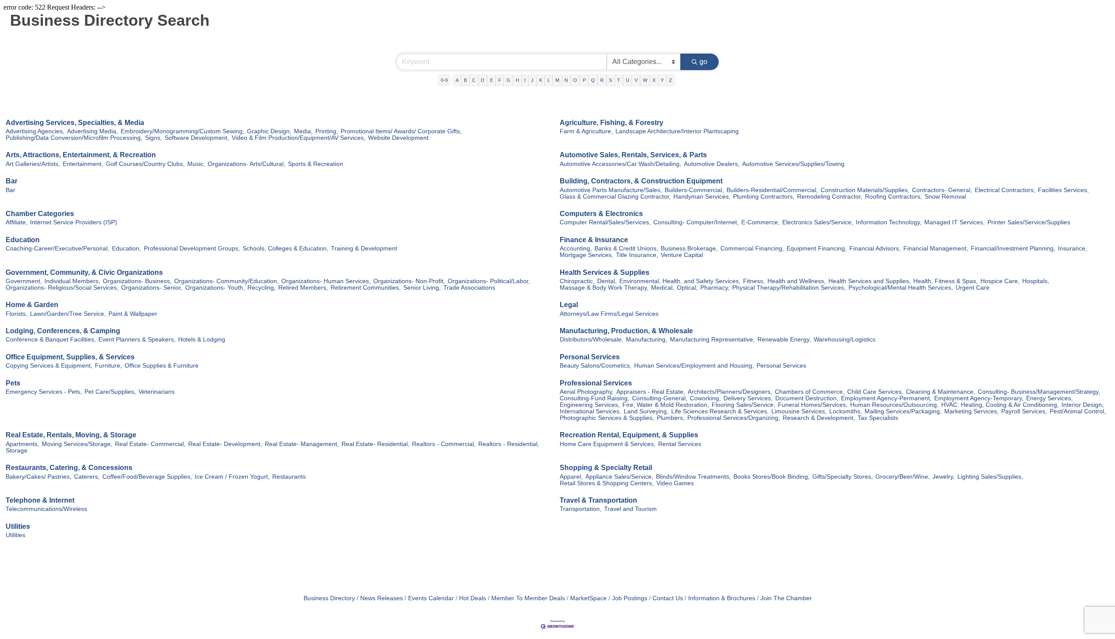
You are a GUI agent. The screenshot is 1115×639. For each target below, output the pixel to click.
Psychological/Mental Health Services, (900, 287)
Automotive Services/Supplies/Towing (793, 164)
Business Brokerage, (689, 248)
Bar (11, 181)
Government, (24, 281)
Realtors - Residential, (508, 444)
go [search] (703, 61)
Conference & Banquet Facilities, (51, 339)
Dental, (607, 281)
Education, (126, 248)
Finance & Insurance (594, 239)
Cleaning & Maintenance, (940, 392)
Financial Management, (935, 248)
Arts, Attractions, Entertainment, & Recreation (81, 155)
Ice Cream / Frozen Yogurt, (232, 476)
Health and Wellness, (796, 281)
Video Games (675, 483)
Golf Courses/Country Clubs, (145, 164)
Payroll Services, (1024, 411)
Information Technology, (889, 222)
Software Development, (197, 138)
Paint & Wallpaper (132, 314)
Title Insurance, (637, 255)
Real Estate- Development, (225, 444)
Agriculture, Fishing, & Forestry (611, 122)
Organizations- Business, (137, 281)
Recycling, (261, 287)
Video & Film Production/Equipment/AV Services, (298, 138)
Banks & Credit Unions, (626, 248)
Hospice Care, (1000, 281)
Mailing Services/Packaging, (903, 411)
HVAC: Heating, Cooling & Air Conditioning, (1000, 405)
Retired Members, (303, 287)
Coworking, (705, 398)
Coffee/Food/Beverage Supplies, (147, 476)
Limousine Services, (799, 411)
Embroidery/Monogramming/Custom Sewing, (182, 131)
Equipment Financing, (817, 248)
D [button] (482, 80)
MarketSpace (588, 598)
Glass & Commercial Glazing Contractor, (615, 196)
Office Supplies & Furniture (162, 365)
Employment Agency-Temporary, (979, 398)
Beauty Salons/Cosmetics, (596, 365)
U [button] (627, 80)
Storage (16, 450)
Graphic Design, (269, 131)
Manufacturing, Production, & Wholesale (626, 331)
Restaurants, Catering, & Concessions (69, 467)
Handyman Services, (701, 196)
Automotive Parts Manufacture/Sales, (611, 190)
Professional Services (596, 383)
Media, (303, 131)
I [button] (525, 80)
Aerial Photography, (587, 392)
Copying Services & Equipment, (49, 365)
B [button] (465, 80)
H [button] (517, 80)
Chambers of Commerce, (810, 392)
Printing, (326, 131)
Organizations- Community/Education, (226, 281)
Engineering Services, (590, 405)
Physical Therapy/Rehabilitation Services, (789, 287)
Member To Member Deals (528, 598)
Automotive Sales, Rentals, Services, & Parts (633, 155)
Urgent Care (973, 287)
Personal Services (590, 357)
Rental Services (679, 444)
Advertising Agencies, (35, 131)
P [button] (584, 80)
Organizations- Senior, (151, 287)
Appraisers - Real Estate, (650, 392)
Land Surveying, (646, 411)
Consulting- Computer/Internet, (696, 222)
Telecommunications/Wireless (46, 509)
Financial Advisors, (875, 248)
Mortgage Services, (586, 255)
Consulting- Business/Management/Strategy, (1039, 392)
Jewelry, (944, 476)
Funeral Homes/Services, (813, 405)
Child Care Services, (875, 392)
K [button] (540, 80)
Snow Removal (945, 196)
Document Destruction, (806, 398)
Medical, (662, 287)
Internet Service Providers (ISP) (73, 222)
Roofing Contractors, (893, 196)
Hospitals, (1035, 281)
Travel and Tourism (630, 509)
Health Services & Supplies (604, 272)
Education (23, 239)
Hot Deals (472, 598)
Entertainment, (83, 164)
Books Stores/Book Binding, (771, 476)
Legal (569, 304)
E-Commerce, (760, 222)
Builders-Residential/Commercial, (772, 190)
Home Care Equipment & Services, (607, 444)
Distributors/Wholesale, (591, 339)
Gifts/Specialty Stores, (842, 476)
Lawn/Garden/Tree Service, (68, 314)
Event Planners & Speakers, (137, 339)
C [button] (474, 80)
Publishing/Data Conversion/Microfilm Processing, (74, 138)
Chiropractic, (577, 281)
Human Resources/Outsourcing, (894, 405)
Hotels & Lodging (201, 339)
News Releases (381, 598)
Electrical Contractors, (1005, 190)
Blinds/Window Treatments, (693, 476)
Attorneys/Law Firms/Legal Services (609, 314)
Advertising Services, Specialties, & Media (75, 122)
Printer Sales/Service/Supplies (1028, 222)
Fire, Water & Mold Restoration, (665, 405)
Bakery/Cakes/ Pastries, (38, 476)
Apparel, (571, 476)
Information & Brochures (721, 598)
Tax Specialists (878, 418)
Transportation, (580, 509)
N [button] (566, 80)
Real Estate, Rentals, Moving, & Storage (71, 435)
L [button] (548, 80)
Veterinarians (157, 392)
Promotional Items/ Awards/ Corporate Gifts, (401, 131)
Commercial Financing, (752, 248)
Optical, (687, 287)
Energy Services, (1049, 398)
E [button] (491, 80)
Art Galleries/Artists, (33, 164)
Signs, (153, 138)
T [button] (618, 80)
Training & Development (364, 248)
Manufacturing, (646, 339)
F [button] (499, 80)
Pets (13, 383)
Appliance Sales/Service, (619, 476)
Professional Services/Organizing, (733, 418)
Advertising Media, (92, 131)
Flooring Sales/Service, (743, 405)
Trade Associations (469, 287)
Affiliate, (16, 222)
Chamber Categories (40, 213)
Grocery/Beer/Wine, (902, 476)
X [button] (653, 80)
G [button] (508, 80)
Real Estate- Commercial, (150, 444)
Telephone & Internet (40, 500)
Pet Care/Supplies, (110, 392)
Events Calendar (431, 598)
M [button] (557, 80)
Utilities (18, 526)
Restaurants (289, 476)
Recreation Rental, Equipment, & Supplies (629, 435)
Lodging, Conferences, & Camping (63, 331)
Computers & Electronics (601, 213)
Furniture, (108, 365)
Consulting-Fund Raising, (594, 398)
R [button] (602, 80)
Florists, (16, 314)
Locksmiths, (845, 411)
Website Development (398, 138)
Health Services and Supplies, (869, 281)
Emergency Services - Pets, (44, 392)
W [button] (645, 80)
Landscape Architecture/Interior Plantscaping (677, 131)
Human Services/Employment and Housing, (694, 365)
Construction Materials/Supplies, (865, 190)
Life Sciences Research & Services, (720, 411)
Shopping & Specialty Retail (606, 467)
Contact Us (667, 598)
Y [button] (662, 80)
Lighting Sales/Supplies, (990, 476)
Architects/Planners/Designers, (730, 392)
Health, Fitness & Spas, (945, 281)
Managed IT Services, (954, 222)
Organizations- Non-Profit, (409, 281)
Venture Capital (682, 255)
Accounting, (576, 248)
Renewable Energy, (784, 339)
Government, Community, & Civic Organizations (84, 272)
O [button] (575, 80)
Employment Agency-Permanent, (886, 398)
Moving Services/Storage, (77, 444)
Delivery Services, (748, 398)
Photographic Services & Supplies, (607, 418)
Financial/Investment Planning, (1013, 248)
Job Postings (629, 598)
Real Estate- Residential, (375, 444)
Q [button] (593, 80)
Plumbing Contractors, (763, 196)
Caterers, (87, 476)
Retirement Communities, (366, 287)
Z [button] (670, 80)
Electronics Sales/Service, (817, 222)
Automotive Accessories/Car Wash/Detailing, (620, 164)
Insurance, (1072, 248)
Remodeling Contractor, (829, 196)
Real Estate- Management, (302, 444)
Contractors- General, (942, 190)
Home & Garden (32, 304)
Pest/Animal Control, (1078, 411)
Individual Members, (72, 281)
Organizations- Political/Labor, (489, 281)
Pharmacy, (715, 287)
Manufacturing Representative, (712, 339)
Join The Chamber (786, 598)
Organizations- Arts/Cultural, (246, 164)
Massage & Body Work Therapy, (604, 287)
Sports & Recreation (315, 164)
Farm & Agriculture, (586, 131)
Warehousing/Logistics (844, 339)
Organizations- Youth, (215, 287)
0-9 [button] (444, 80)
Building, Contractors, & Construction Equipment (641, 181)
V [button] (636, 80)
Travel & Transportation (598, 500)
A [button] (457, 80)
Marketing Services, (971, 411)
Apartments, (22, 444)
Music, (196, 164)
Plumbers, (671, 418)
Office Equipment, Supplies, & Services (70, 357)
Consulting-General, (659, 398)
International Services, (590, 411)
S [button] (610, 80)
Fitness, (754, 281)
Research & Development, (819, 418)
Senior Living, (422, 287)
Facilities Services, (1063, 190)
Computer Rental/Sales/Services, (605, 222)
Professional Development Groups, (192, 248)
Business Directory (329, 598)
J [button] (532, 80)
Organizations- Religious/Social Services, (62, 287)
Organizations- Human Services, (326, 281)
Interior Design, (1082, 405)
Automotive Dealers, (712, 164)
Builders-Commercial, (694, 190)
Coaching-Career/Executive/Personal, (57, 248)
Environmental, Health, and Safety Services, (679, 281)
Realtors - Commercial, (444, 444)
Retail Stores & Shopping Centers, (607, 483)
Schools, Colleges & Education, (285, 248)
